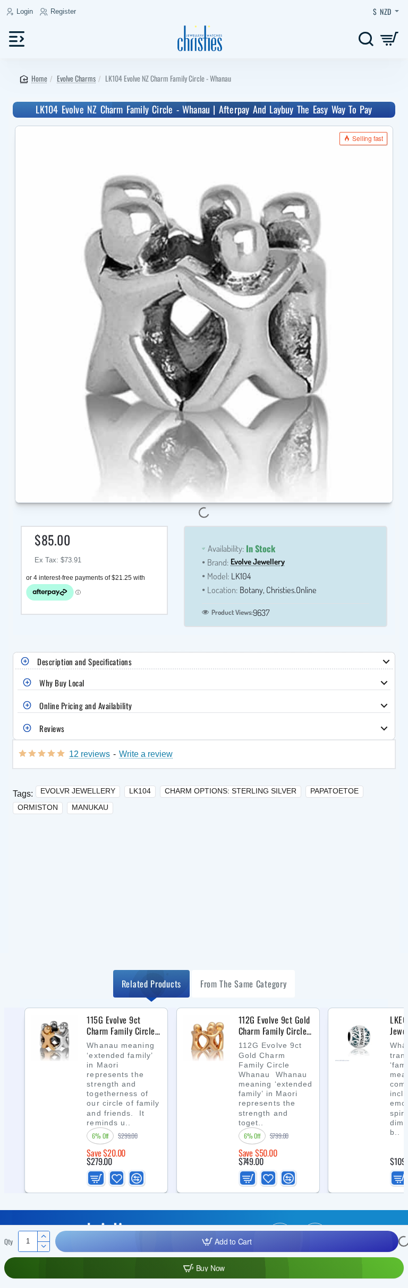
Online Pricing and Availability (85, 705)
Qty (8, 1241)
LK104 (140, 791)
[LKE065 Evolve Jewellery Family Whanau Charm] (358, 1037)
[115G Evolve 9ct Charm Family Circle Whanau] (54, 1037)
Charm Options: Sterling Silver (230, 791)
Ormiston (38, 807)
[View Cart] (390, 38)
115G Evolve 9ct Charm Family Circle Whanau (121, 1025)
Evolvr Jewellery (77, 791)
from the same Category (243, 983)
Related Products (151, 983)
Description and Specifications (84, 661)
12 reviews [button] (89, 753)
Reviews (52, 728)
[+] (43, 1236)
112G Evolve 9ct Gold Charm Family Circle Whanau (274, 1025)
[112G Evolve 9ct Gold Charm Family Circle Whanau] (206, 1037)
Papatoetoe (334, 791)
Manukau (90, 807)
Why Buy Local (61, 683)
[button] (226, 1241)
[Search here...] (366, 38)
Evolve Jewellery (258, 562)
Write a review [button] (146, 753)
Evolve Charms (76, 78)
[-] (43, 1246)
